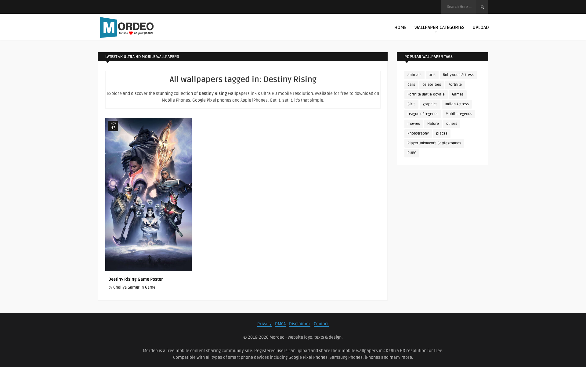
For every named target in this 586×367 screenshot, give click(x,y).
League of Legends (422, 114)
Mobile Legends (459, 114)
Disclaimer (299, 323)
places (441, 133)
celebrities (431, 84)
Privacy (264, 323)
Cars (411, 84)
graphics (430, 104)
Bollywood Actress (458, 75)
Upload (480, 27)
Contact (321, 323)
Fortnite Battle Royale (426, 94)
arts (432, 75)
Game (150, 287)
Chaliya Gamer (126, 287)
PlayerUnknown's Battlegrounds (434, 143)
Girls (411, 104)
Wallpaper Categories (439, 27)
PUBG (411, 153)
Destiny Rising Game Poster (135, 279)
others (451, 123)
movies (413, 123)
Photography (418, 133)
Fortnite (455, 84)
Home (400, 27)
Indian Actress (457, 104)
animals (414, 75)
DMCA (280, 323)
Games (458, 94)
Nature (433, 123)
